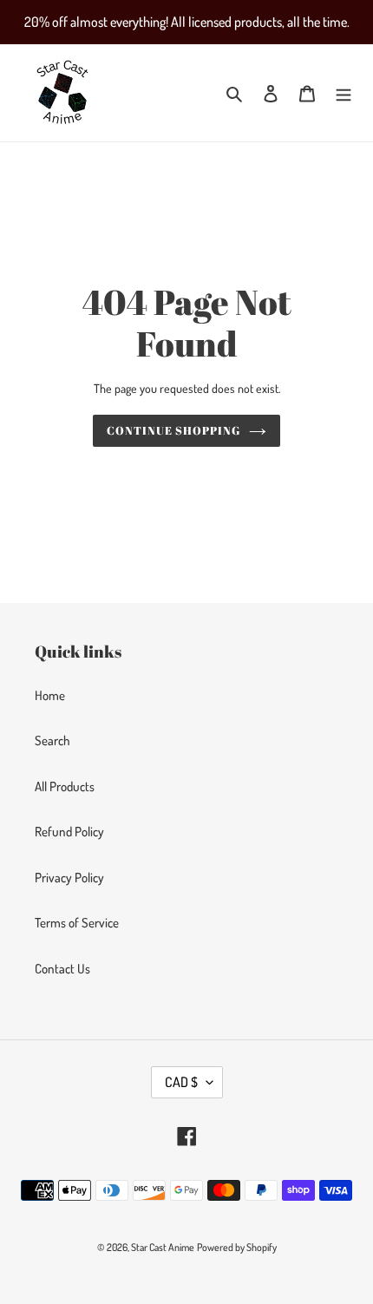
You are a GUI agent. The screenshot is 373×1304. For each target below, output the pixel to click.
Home (50, 695)
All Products (65, 786)
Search (52, 740)
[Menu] (343, 93)
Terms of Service (77, 922)
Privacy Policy (69, 877)
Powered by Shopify (237, 1247)
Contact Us (62, 968)
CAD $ (181, 1082)
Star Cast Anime (162, 1247)
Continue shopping (174, 430)
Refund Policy (69, 831)
